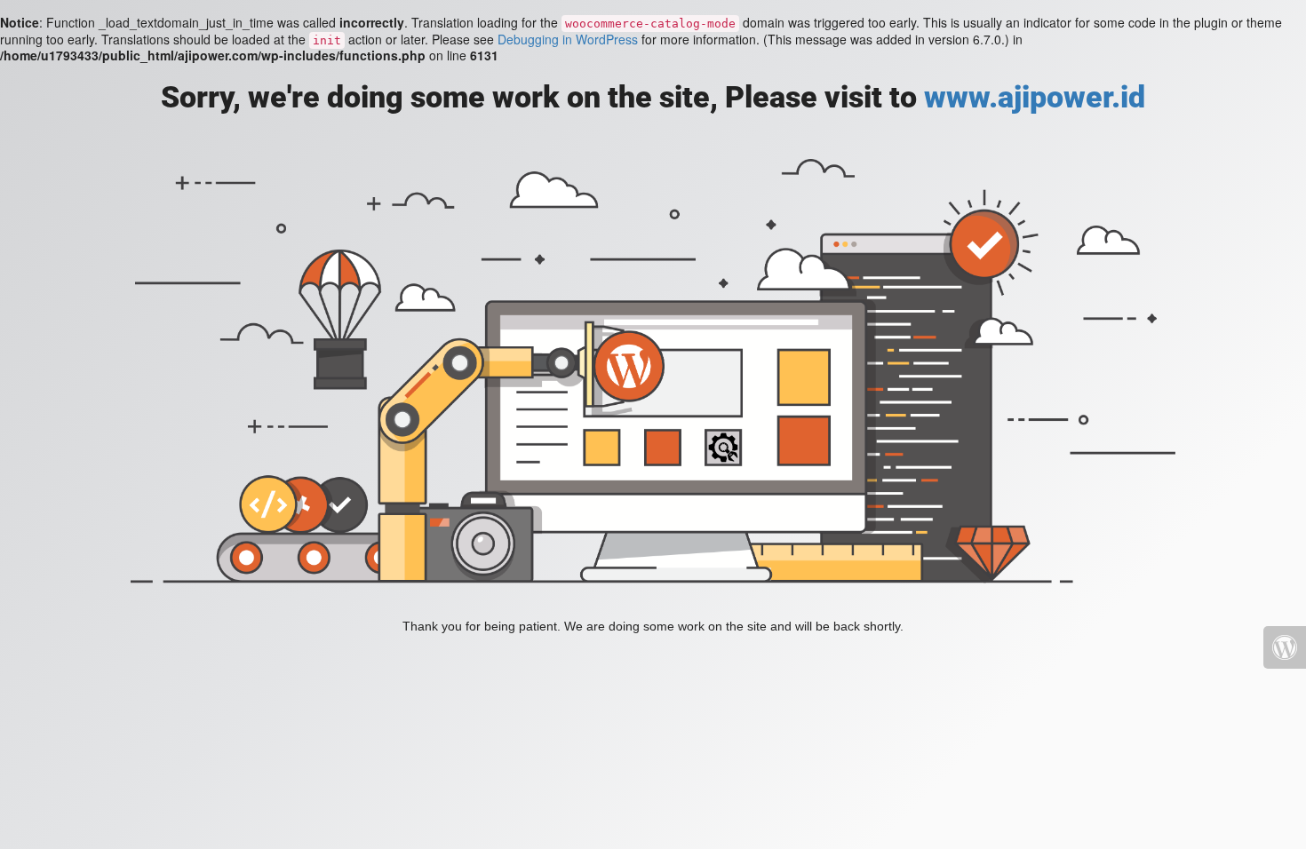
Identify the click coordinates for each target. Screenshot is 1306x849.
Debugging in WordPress (568, 39)
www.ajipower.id (1034, 97)
